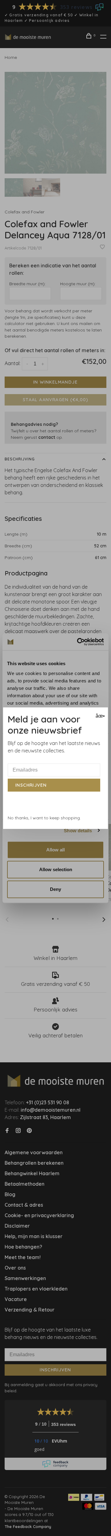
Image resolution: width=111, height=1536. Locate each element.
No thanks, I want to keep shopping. (44, 818)
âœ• (99, 716)
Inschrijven (31, 785)
